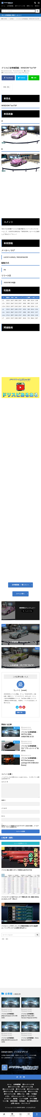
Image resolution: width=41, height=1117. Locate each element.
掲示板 (37, 6)
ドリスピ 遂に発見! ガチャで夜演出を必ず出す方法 (16, 870)
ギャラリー (7, 1098)
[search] (37, 11)
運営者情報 (13, 1101)
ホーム (3, 6)
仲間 (27, 1094)
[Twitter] (22, 77)
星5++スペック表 (27, 1087)
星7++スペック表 (33, 1089)
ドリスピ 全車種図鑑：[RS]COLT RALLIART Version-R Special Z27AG (29, 1016)
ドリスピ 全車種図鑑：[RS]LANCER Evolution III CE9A (9, 1040)
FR (3, 73)
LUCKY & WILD (17, 73)
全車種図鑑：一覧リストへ (20, 584)
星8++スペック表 (20, 1091)
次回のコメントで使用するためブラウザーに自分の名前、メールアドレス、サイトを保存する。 (20, 826)
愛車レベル (30, 6)
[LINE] (34, 77)
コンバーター (31, 1096)
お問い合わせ (15, 1103)
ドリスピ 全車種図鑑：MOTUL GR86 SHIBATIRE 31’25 (29, 734)
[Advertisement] (20, 42)
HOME (5, 19)
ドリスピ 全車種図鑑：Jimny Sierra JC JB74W (30, 1039)
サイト (3, 816)
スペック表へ (20, 593)
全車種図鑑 (10, 6)
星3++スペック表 (28, 1084)
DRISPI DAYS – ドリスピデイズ (26, 1107)
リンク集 (5, 1101)
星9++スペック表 (20, 6)
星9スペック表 (33, 1091)
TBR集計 (34, 1094)
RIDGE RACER (9, 73)
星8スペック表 (8, 1091)
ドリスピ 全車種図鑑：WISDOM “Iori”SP (27, 19)
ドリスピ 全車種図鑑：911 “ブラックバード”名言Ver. (30, 748)
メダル (7, 1096)
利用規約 (22, 1101)
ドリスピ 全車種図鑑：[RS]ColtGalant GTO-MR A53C (9, 1016)
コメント (4, 781)
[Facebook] (8, 77)
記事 (20, 1115)
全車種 (11, 19)
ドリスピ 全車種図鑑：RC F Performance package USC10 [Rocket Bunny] (30, 761)
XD (7, 939)
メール (4, 808)
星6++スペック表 (8, 1089)
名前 (3, 800)
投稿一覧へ (20, 712)
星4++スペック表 (14, 1087)
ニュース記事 (23, 1098)
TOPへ (37, 1115)
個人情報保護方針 (32, 1101)
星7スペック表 (20, 1089)
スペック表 (28, 1115)
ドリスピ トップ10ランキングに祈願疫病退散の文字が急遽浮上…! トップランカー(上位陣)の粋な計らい (19, 927)
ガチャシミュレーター (18, 1096)
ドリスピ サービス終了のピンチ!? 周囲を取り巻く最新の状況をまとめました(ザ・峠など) (20, 898)
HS (3, 939)
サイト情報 (33, 1098)
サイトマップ (25, 1103)
